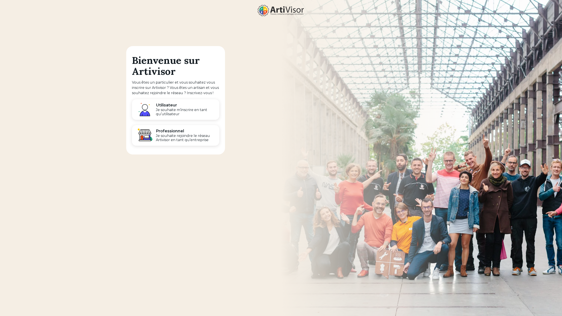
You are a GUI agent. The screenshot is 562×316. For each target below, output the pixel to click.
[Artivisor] (281, 10)
